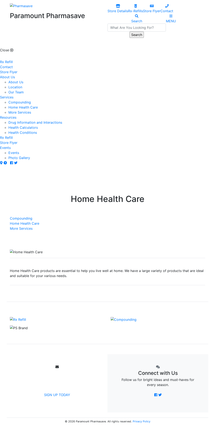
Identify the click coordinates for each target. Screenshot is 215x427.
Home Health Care (23, 107)
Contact (6, 67)
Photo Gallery (19, 158)
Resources (8, 117)
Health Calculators (23, 127)
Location (15, 87)
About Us (7, 77)
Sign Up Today (57, 395)
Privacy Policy (141, 421)
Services (6, 97)
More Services (19, 112)
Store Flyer (8, 72)
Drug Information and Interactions (35, 122)
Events (5, 148)
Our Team (16, 92)
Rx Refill (6, 62)
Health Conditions (22, 132)
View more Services (109, 294)
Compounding (19, 102)
